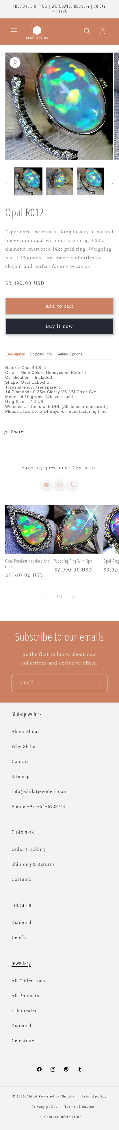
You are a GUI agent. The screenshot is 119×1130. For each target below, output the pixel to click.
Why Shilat (24, 747)
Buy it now (59, 326)
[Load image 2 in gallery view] (59, 181)
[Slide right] (112, 183)
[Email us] (47, 485)
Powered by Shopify (57, 1096)
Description (15, 354)
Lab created (25, 1011)
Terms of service (79, 1107)
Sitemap (21, 777)
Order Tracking (28, 849)
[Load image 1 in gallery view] (28, 181)
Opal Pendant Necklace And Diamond (27, 563)
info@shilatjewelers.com (40, 792)
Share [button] (17, 432)
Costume (21, 879)
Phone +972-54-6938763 (38, 807)
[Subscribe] (99, 683)
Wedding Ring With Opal (74, 561)
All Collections (28, 981)
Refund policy (94, 1096)
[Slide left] (6, 183)
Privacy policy (44, 1107)
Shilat (33, 1096)
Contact (20, 762)
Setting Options (69, 354)
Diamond (21, 1026)
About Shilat (26, 732)
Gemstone (23, 1041)
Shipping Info (41, 354)
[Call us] (72, 485)
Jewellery (21, 963)
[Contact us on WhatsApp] (59, 485)
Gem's (19, 938)
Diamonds (23, 923)
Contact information (63, 1117)
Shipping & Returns (33, 864)
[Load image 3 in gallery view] (91, 181)
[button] (14, 31)
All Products (25, 996)
